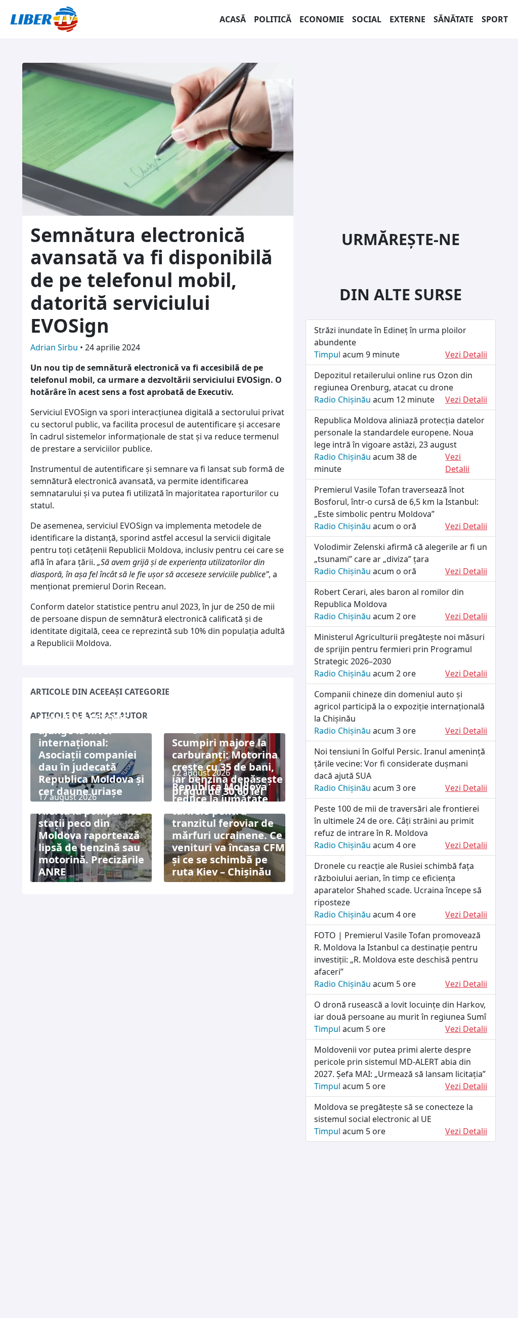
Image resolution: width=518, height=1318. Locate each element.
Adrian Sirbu (55, 347)
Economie (321, 19)
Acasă (233, 19)
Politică (272, 19)
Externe (407, 19)
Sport (495, 19)
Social (366, 19)
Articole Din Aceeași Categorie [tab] (99, 691)
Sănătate (453, 19)
